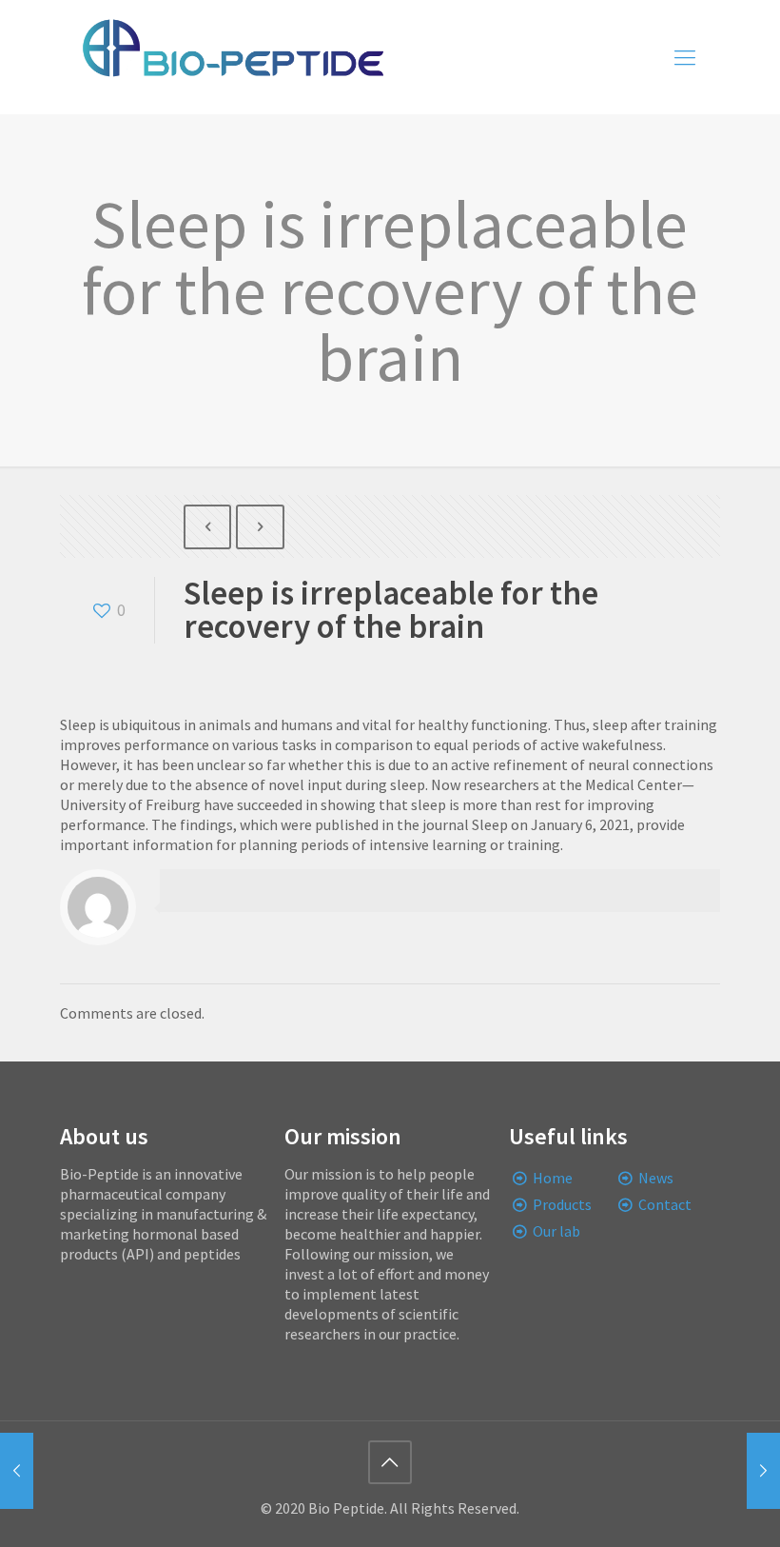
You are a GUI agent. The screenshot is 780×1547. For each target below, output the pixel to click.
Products (562, 1204)
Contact (665, 1204)
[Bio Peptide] (232, 57)
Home (553, 1177)
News (655, 1177)
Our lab (556, 1230)
